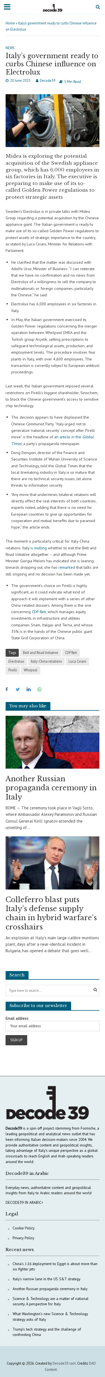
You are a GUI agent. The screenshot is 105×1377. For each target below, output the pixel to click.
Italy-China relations (46, 661)
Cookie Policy (23, 1228)
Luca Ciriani (77, 661)
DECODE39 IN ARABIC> (24, 1202)
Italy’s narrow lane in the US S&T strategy (46, 1278)
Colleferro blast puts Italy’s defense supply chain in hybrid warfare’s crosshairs (51, 913)
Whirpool (31, 670)
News (10, 48)
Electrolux (16, 661)
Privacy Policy (23, 1237)
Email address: (17, 1018)
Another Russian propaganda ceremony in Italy (51, 788)
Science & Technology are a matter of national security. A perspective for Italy (50, 1301)
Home (10, 23)
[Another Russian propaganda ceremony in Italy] (52, 741)
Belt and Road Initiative (40, 652)
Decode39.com (64, 1363)
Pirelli (12, 670)
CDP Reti (71, 652)
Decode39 (47, 80)
